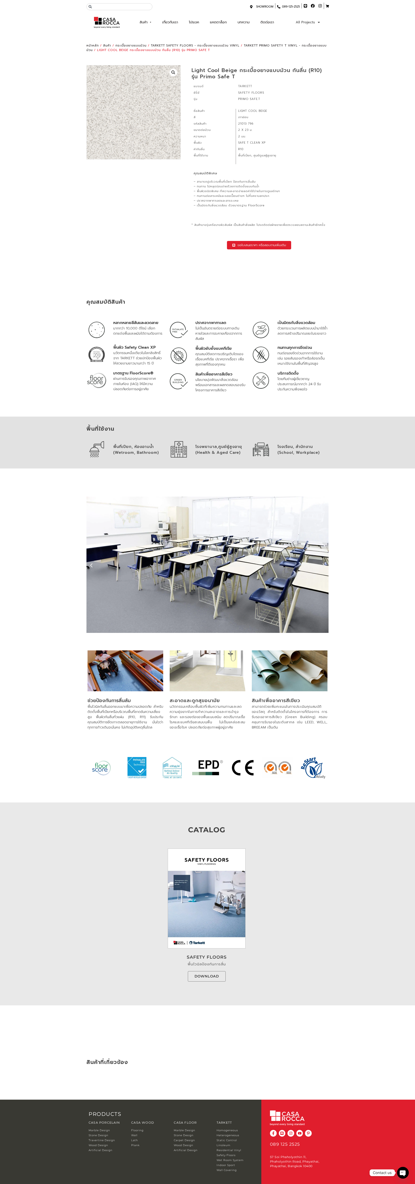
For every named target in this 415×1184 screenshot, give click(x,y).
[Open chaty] (403, 1173)
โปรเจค (194, 22)
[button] (173, 72)
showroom (264, 7)
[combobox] (119, 6)
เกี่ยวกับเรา (170, 22)
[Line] (282, 1133)
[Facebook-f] (273, 1133)
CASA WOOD (142, 1123)
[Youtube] (299, 1133)
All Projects (305, 22)
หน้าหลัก (92, 45)
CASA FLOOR (185, 1123)
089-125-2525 (291, 7)
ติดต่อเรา (267, 22)
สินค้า (144, 22)
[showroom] (251, 6)
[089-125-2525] (278, 6)
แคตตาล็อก (218, 22)
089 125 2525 (285, 1144)
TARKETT (224, 1123)
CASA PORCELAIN (104, 1123)
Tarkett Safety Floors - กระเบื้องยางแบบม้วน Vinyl (195, 45)
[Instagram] (290, 1133)
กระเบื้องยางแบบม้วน (131, 45)
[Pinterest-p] (308, 1133)
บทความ (244, 22)
